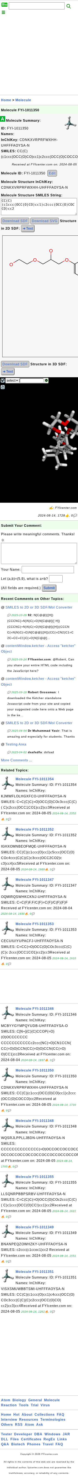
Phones (34, 1444)
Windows (53, 1434)
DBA (38, 1434)
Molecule (23, 100)
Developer (23, 1434)
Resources (28, 1419)
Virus (45, 1405)
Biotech (18, 1444)
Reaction (9, 1405)
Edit (52, 173)
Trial (34, 1405)
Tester (6, 1434)
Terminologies (53, 1419)
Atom (5, 1400)
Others (7, 1424)
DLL (4, 1439)
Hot (16, 1414)
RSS (19, 1424)
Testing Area (16, 744)
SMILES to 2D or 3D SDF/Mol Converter (39, 607)
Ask (39, 1424)
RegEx (49, 1439)
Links (62, 1439)
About (27, 1414)
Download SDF (15, 221)
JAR (66, 1434)
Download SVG (44, 221)
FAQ (60, 1414)
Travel (48, 1444)
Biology (19, 1400)
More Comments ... (16, 760)
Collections (45, 1414)
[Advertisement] (39, 56)
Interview (9, 1419)
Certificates (31, 1439)
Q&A (5, 1444)
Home (6, 100)
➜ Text (28, 228)
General (35, 1400)
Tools (24, 1405)
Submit (49, 588)
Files (14, 1439)
